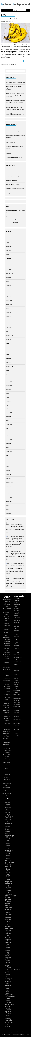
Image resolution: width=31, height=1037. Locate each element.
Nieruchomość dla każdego (16, 720)
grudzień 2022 (9, 327)
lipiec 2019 (8, 420)
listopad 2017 (8, 478)
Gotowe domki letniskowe (16, 669)
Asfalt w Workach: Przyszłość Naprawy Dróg (6, 678)
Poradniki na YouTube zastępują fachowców (7, 777)
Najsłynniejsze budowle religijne (16, 710)
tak (8, 213)
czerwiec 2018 (9, 451)
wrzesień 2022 (9, 339)
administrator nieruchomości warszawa (7, 802)
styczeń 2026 (8, 258)
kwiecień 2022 (9, 347)
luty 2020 (7, 393)
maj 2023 (7, 308)
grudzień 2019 (9, 401)
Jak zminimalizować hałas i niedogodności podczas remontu (7, 786)
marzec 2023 (8, 316)
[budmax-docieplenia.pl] (2, 10)
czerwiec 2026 (9, 238)
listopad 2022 (8, 331)
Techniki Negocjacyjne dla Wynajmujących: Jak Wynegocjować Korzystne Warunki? (16, 658)
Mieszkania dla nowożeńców (16, 688)
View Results (15, 222)
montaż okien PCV (8, 868)
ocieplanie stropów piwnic (8, 904)
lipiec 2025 (8, 265)
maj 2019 (7, 428)
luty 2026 (7, 254)
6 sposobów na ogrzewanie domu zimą (6, 764)
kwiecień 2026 (9, 246)
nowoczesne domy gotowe (10, 898)
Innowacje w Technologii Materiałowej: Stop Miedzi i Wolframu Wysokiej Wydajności (6, 647)
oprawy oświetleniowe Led (8, 914)
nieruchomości (8, 877)
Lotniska (7, 169)
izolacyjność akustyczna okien (9, 852)
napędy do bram (8, 874)
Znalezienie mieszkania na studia (12, 176)
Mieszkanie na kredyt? (16, 715)
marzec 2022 (8, 350)
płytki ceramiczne (8, 977)
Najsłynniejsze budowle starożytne (16, 725)
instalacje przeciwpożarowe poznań (8, 847)
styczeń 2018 (8, 470)
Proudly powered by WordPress (8, 1034)
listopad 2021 (8, 362)
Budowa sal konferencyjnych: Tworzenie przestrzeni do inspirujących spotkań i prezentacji (6, 667)
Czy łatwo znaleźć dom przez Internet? (16, 676)
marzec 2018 (8, 463)
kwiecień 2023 (9, 312)
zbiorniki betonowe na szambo (9, 1023)
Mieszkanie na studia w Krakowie (12, 184)
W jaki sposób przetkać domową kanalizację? (6, 757)
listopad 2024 (8, 269)
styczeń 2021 (8, 374)
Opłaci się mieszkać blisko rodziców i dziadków (16, 628)
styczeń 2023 (8, 323)
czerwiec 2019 (9, 424)
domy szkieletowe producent (9, 816)
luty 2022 (7, 354)
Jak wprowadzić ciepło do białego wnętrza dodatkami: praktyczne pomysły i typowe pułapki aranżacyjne (15, 95)
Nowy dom (16, 598)
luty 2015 (7, 509)
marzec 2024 (8, 289)
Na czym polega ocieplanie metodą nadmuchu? (7, 657)
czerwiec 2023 (9, 304)
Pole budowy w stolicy (6, 613)
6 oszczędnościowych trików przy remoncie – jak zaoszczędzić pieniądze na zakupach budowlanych (6, 732)
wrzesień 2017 (9, 486)
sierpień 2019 (8, 416)
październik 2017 (9, 482)
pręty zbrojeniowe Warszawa (8, 973)
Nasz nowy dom (9, 172)
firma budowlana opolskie (7, 826)
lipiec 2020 (8, 378)
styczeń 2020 (8, 397)
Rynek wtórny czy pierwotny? (16, 644)
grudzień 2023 (9, 296)
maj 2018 (7, 455)
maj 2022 (7, 343)
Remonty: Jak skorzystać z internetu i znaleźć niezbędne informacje (7, 719)
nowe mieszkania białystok (10, 881)
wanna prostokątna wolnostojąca (9, 1002)
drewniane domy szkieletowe (8, 821)
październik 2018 (9, 435)
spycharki (8, 986)
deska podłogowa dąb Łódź (8, 810)
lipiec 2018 (8, 447)
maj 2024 (7, 281)
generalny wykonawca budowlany (9, 835)
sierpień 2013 (8, 513)
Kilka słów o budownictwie (11, 180)
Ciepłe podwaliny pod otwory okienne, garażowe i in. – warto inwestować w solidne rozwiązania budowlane (17, 614)
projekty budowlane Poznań (7, 951)
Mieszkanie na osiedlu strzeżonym (17, 602)
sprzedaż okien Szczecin (8, 983)
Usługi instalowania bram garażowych (13, 131)
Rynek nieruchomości (16, 693)
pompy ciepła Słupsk (8, 922)
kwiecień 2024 (9, 285)
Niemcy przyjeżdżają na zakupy (12, 127)
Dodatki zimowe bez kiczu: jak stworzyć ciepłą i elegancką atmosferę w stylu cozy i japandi (17, 525)
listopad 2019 (8, 405)
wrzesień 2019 (9, 412)
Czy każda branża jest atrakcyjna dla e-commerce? (7, 749)
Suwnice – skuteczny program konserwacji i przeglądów (6, 636)
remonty (7, 980)
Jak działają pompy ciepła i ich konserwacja (7, 742)
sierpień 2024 (8, 277)
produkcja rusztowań (8, 940)
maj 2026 (7, 242)
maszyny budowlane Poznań (9, 862)
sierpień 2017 (8, 490)
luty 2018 (7, 466)
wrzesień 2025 (9, 262)
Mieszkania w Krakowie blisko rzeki (17, 682)
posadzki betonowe (9, 927)
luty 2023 (7, 320)
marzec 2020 (8, 389)
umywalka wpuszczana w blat (10, 997)
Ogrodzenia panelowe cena (8, 909)
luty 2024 (7, 293)
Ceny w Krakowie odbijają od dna (17, 637)
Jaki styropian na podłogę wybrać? (6, 794)
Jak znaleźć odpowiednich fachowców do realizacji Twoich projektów (15, 578)
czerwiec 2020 (9, 381)
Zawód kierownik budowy (16, 735)
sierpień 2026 (8, 235)
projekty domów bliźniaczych (8, 962)
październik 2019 (9, 408)
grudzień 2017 (9, 474)
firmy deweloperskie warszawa (8, 829)
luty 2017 (7, 505)
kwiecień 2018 (9, 459)
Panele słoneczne (6, 628)
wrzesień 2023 (9, 300)
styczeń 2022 (8, 358)
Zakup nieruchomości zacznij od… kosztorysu (16, 699)
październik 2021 (9, 366)
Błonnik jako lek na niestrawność (11, 19)
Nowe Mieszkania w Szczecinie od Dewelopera (8, 889)
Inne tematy (8, 64)
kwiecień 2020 (9, 385)
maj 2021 (7, 370)
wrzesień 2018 (9, 439)
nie (8, 216)
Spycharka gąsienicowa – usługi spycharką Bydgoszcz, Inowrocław (6, 621)
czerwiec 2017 (9, 497)
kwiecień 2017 (9, 501)
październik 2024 (9, 273)
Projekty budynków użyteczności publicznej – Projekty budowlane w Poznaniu (6, 707)
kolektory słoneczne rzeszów (8, 857)
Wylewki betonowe (8, 1012)
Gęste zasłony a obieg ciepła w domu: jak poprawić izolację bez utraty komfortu (17, 565)
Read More (26, 61)
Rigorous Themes (25, 1034)
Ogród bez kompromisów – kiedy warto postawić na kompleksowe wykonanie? (7, 687)
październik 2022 (9, 335)
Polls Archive (8, 225)
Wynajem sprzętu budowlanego (8, 1017)
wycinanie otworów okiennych (8, 1008)
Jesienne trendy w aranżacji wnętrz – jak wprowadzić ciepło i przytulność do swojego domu (7, 605)
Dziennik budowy (9, 193)
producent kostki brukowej (8, 935)
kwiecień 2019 (9, 432)
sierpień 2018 (8, 443)
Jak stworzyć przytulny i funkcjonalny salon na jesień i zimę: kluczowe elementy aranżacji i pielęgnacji (15, 102)
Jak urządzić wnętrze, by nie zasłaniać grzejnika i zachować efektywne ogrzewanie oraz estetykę (15, 88)
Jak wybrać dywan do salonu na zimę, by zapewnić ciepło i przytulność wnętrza (17, 538)
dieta (15, 64)
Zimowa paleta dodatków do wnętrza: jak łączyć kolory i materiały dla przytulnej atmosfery (18, 552)
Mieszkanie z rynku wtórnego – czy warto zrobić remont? (7, 697)
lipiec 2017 (8, 493)
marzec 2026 (8, 250)
